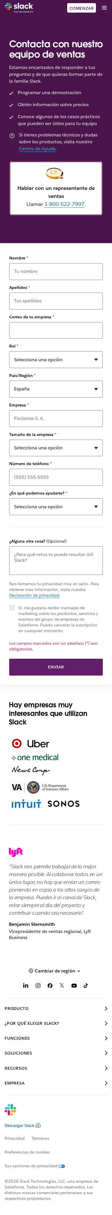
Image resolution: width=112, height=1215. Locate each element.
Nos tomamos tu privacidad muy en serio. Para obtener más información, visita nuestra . (54, 589)
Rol (13, 346)
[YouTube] (74, 987)
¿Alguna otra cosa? (38, 541)
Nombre (18, 258)
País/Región (22, 375)
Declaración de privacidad (34, 595)
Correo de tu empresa (31, 316)
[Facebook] (50, 987)
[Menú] (104, 8)
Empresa (19, 405)
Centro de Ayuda (37, 149)
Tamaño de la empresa (32, 434)
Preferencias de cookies (27, 1152)
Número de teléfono (30, 463)
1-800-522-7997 (64, 204)
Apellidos (19, 287)
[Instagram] (37, 987)
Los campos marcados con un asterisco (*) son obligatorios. (53, 646)
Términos (40, 1138)
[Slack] (19, 8)
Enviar (56, 667)
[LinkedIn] (25, 987)
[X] (62, 987)
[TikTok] (86, 987)
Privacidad (15, 1138)
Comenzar (81, 8)
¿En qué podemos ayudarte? (38, 493)
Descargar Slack (19, 1125)
